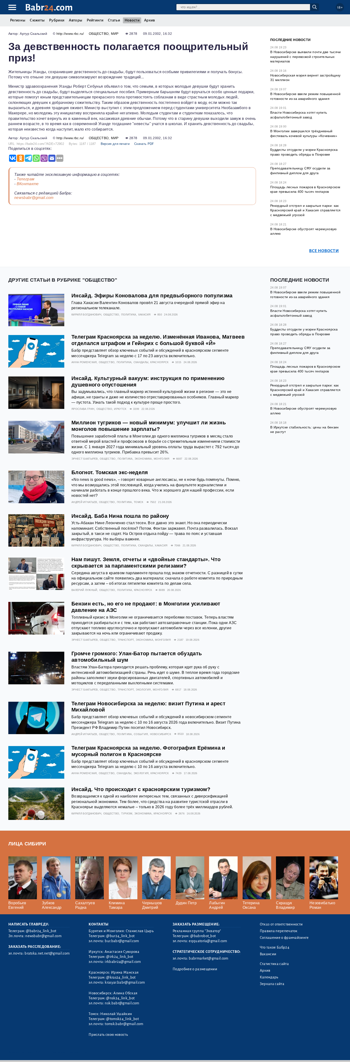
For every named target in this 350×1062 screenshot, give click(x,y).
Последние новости (290, 40)
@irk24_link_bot (119, 957)
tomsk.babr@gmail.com (124, 1024)
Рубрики (56, 20)
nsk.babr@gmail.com (122, 1003)
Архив (149, 20)
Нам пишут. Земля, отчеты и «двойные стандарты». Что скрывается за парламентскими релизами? (145, 562)
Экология (143, 689)
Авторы (75, 20)
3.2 (37, 1052)
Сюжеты (37, 20)
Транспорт (126, 639)
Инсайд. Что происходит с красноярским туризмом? (140, 789)
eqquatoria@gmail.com (208, 941)
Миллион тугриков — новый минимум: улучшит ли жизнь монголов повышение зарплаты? (148, 426)
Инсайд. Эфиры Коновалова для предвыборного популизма (152, 296)
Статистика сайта (274, 964)
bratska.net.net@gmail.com (47, 953)
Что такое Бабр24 (274, 947)
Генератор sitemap (116, 1052)
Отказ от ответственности (281, 924)
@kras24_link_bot (120, 977)
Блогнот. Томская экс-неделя (109, 472)
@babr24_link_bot (41, 931)
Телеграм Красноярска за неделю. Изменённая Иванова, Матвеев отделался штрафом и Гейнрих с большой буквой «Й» (158, 340)
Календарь (269, 977)
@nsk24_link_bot (120, 998)
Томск (138, 502)
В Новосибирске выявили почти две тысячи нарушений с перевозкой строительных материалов (305, 56)
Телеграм (26, 179)
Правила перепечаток (279, 931)
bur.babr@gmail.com (122, 941)
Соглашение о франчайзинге (284, 938)
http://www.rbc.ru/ (70, 34)
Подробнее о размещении (195, 969)
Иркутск (120, 408)
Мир (115, 34)
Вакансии (268, 954)
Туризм (126, 813)
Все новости (324, 251)
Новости (132, 20)
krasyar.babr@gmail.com (125, 982)
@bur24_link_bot (120, 936)
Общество (99, 34)
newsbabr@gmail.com (34, 198)
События (141, 734)
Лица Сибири (27, 843)
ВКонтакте (28, 184)
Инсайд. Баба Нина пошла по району (120, 516)
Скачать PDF (144, 144)
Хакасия (144, 314)
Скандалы (141, 362)
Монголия (162, 458)
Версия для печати (115, 144)
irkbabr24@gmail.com (123, 962)
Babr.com (49, 7)
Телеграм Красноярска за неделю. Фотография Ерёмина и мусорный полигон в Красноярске (148, 751)
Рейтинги (95, 20)
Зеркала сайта (272, 984)
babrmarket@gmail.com (208, 958)
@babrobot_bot (203, 936)
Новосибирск (160, 734)
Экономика (143, 458)
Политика (128, 314)
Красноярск (159, 362)
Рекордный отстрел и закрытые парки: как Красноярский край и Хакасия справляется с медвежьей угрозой (305, 210)
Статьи (114, 20)
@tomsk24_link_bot (122, 1019)
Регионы (17, 20)
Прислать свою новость (108, 1035)
